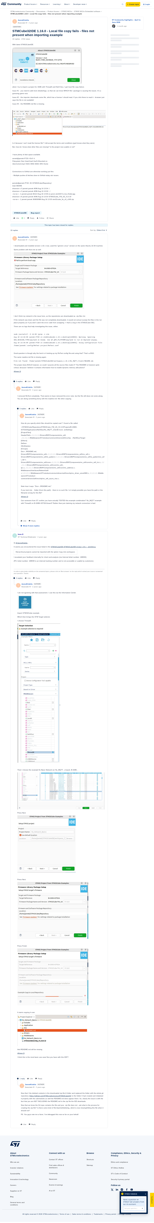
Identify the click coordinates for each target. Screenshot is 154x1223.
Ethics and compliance (119, 1162)
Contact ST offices (56, 1159)
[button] (133, 4)
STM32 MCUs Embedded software (87, 11)
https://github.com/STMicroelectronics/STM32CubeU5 (50, 1096)
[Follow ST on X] (112, 1190)
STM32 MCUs (66, 11)
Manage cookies (124, 1214)
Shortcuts (90, 1159)
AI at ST (52, 1191)
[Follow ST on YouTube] (131, 1190)
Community (53, 1173)
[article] (59, 309)
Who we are (14, 1162)
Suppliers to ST (16, 1191)
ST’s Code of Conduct (119, 1174)
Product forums (53, 11)
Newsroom (53, 1179)
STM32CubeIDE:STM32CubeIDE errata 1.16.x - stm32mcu (73, 547)
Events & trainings (56, 1185)
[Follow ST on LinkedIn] (117, 1190)
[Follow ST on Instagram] (122, 1190)
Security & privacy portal (120, 1179)
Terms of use (64, 1214)
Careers (13, 1185)
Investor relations (16, 1168)
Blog (12, 1197)
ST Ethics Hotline (117, 1168)
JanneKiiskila (23, 20)
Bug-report (35, 213)
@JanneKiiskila (21, 543)
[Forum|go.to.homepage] (11, 4)
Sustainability (15, 1174)
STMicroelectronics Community (22, 11)
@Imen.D (17, 371)
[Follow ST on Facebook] (126, 1190)
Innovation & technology (19, 1179)
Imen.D (20, 534)
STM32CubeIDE (20, 213)
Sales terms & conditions (81, 1214)
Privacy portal (110, 1214)
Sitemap (90, 1165)
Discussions (40, 11)
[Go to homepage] (25, 1146)
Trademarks (98, 1214)
